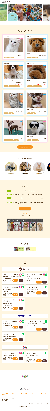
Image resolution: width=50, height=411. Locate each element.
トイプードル (30, 57)
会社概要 (28, 403)
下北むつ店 (11, 57)
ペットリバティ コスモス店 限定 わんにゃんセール (30, 194)
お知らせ (33, 393)
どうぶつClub (14, 395)
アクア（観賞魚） (5, 400)
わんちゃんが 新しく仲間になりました (27, 191)
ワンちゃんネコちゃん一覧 (25, 147)
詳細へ (21, 280)
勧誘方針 (46, 403)
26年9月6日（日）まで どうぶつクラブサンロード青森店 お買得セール (30, 198)
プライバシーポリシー (40, 403)
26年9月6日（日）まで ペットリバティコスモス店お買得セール (30, 203)
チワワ (29, 113)
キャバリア (6, 86)
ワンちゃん (4, 396)
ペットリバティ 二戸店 (37, 86)
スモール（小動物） (5, 399)
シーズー (29, 140)
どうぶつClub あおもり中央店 (14, 86)
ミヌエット (6, 57)
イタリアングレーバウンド (8, 140)
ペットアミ (13, 398)
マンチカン (6, 113)
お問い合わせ (43, 393)
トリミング (23, 395)
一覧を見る (25, 208)
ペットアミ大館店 (35, 140)
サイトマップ (33, 403)
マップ (15, 280)
